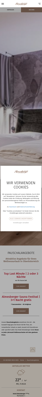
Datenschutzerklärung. (27, 207)
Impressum (13, 207)
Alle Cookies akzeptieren (21, 218)
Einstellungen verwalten (21, 223)
